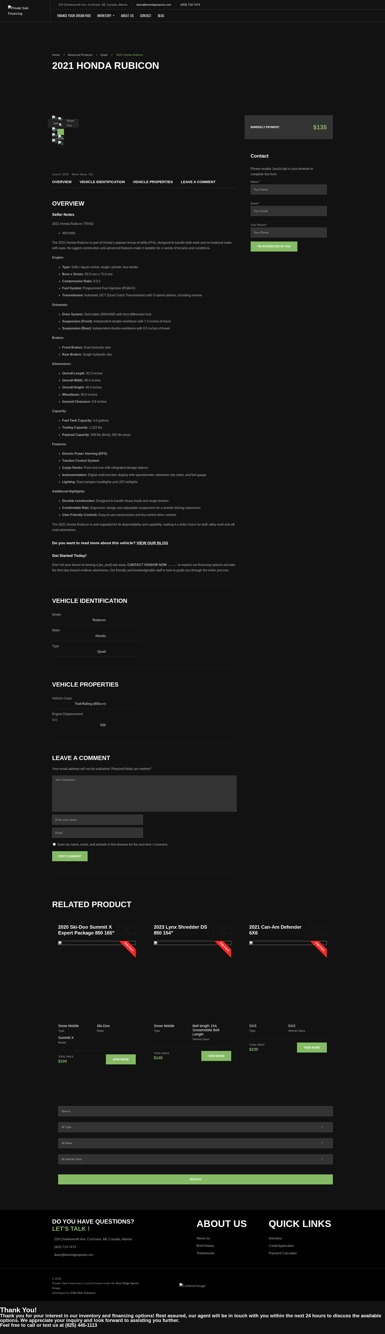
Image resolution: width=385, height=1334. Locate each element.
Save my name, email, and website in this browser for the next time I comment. (112, 844)
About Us (203, 1238)
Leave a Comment (198, 182)
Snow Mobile (68, 1026)
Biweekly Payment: (265, 127)
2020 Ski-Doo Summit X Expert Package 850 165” (86, 930)
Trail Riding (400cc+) (90, 703)
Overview (62, 182)
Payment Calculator (283, 1253)
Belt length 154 (204, 1026)
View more (121, 1059)
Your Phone (259, 224)
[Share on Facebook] (65, 131)
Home (56, 54)
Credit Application (281, 1245)
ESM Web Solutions (82, 1292)
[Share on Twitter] (68, 131)
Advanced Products (80, 54)
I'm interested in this (274, 246)
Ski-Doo (103, 1026)
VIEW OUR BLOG (152, 543)
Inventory (275, 1238)
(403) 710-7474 (190, 4)
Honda (100, 636)
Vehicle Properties (153, 182)
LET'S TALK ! (71, 1228)
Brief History (205, 1245)
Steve (75, 174)
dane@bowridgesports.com (153, 4)
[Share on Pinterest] (71, 131)
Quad (103, 54)
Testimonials (205, 1253)
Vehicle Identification (102, 182)
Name (255, 181)
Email (255, 203)
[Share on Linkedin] (74, 131)
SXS (252, 1026)
